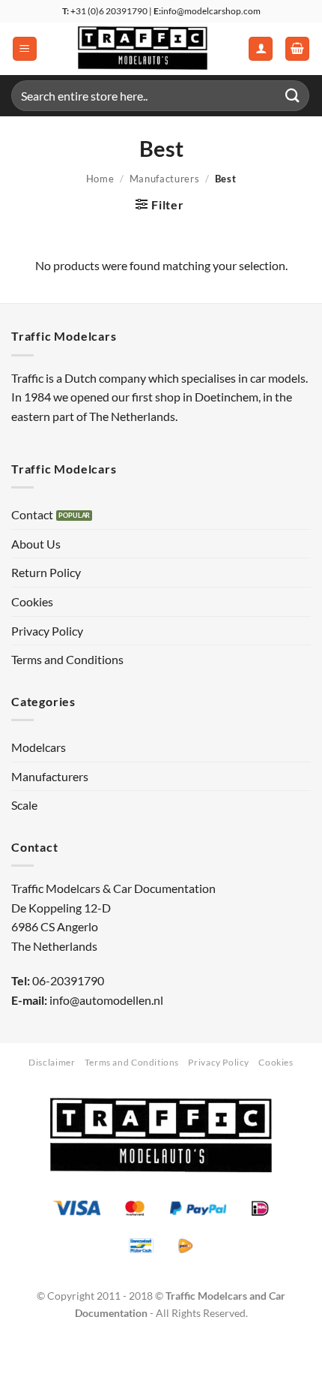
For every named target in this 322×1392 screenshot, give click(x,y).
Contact (32, 514)
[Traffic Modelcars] (143, 49)
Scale (24, 805)
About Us (36, 544)
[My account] (261, 49)
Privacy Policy (47, 631)
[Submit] (293, 95)
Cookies (32, 601)
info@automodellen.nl (106, 1000)
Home (100, 179)
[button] (25, 49)
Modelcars (38, 747)
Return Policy (46, 572)
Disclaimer (51, 1062)
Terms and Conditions (67, 659)
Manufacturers (164, 179)
